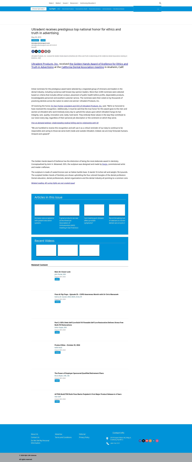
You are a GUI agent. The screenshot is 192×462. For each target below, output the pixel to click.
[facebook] (33, 51)
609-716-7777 (115, 443)
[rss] (150, 440)
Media (58, 3)
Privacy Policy (84, 437)
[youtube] (146, 440)
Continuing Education (87, 3)
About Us (34, 434)
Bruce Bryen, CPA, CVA (62, 376)
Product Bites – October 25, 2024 (67, 345)
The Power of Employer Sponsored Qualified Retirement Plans (79, 373)
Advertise (58, 434)
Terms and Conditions (63, 437)
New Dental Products (68, 9)
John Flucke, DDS (60, 274)
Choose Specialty (38, 9)
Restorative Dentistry (95, 9)
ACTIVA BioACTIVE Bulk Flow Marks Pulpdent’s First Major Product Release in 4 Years (88, 394)
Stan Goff (58, 397)
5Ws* (58, 9)
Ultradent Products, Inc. (44, 63)
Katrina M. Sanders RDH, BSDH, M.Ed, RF (68, 297)
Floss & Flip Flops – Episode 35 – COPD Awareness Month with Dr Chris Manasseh (86, 294)
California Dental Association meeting (83, 67)
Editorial (82, 434)
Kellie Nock (58, 347)
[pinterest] (42, 51)
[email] (45, 51)
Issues (65, 3)
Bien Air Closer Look (62, 272)
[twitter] (36, 51)
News (51, 3)
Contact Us (35, 437)
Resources (73, 3)
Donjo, (105, 164)
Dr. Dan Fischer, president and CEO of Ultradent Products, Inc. (76, 106)
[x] (143, 440)
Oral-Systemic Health (81, 9)
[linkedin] (39, 51)
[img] (39, 3)
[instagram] (157, 440)
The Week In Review (118, 9)
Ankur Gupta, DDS (61, 327)
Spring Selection (106, 9)
